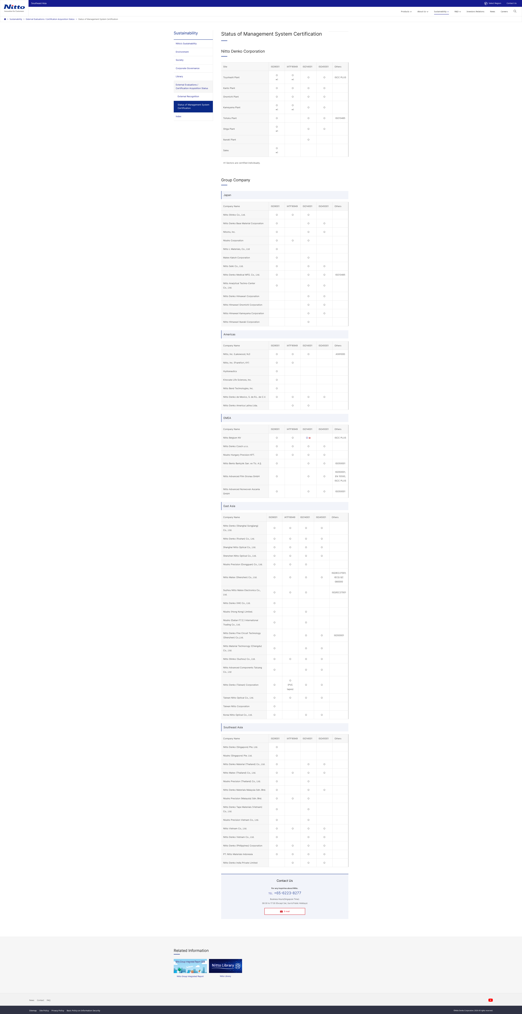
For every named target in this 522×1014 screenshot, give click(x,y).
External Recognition (188, 96)
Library (179, 76)
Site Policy (44, 1010)
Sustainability (16, 19)
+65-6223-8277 (287, 893)
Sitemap (33, 1010)
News (492, 11)
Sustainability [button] (440, 11)
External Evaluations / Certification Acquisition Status (50, 19)
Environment (182, 51)
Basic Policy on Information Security (83, 1010)
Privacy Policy (58, 1010)
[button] (515, 11)
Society (180, 60)
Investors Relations (475, 11)
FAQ (48, 1000)
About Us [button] (421, 11)
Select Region (495, 3)
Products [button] (405, 11)
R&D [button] (457, 11)
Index (178, 116)
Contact (40, 1000)
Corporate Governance (187, 68)
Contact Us (512, 3)
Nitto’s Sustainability (186, 43)
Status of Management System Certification (193, 106)
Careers (504, 11)
